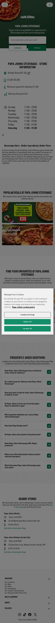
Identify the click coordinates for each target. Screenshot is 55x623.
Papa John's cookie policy (23, 307)
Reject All (27, 322)
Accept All (27, 329)
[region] (27, 311)
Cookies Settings (27, 315)
